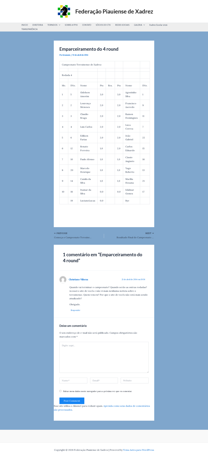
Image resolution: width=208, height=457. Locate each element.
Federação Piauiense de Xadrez (114, 11)
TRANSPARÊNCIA (29, 29)
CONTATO (86, 25)
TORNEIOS (52, 25)
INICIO (24, 25)
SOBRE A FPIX (71, 25)
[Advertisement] (110, 214)
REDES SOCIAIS (122, 25)
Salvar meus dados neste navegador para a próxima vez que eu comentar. (97, 391)
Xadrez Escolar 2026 (158, 25)
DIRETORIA (37, 25)
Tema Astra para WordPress (138, 449)
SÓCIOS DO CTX (103, 25)
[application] (58, 25)
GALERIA (138, 25)
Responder (75, 310)
